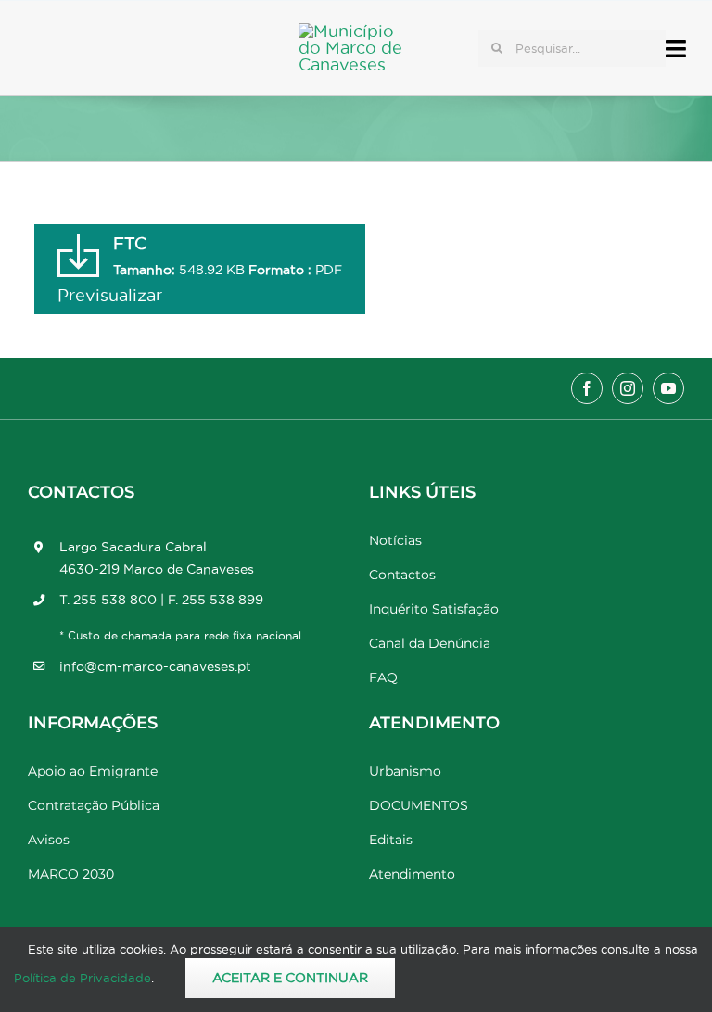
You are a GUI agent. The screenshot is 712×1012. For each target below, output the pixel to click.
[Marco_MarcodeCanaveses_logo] (359, 31)
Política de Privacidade (82, 977)
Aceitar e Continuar (290, 977)
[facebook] (587, 388)
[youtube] (668, 388)
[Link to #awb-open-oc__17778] (676, 48)
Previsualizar (109, 295)
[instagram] (627, 388)
